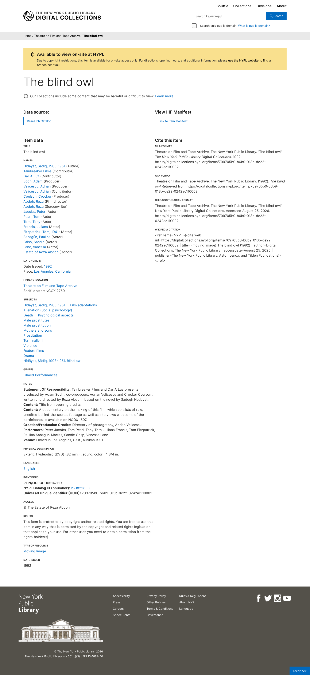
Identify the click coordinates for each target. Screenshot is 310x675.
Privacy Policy (156, 596)
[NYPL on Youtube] (287, 598)
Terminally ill (33, 340)
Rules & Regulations (192, 596)
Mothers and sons (37, 330)
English (29, 468)
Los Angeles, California (52, 271)
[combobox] (229, 16)
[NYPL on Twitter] (268, 598)
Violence (30, 345)
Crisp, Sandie (33, 242)
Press (116, 602)
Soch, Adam (33, 181)
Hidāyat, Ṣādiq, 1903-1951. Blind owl (52, 361)
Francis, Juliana (35, 227)
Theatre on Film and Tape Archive (50, 286)
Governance (155, 615)
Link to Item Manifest (173, 121)
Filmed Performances (40, 375)
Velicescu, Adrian (37, 186)
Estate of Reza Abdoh (40, 252)
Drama (28, 356)
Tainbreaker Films (37, 171)
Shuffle (222, 6)
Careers (118, 608)
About (282, 6)
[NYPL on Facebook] (258, 598)
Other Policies (156, 602)
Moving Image (34, 551)
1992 (48, 266)
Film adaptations (83, 305)
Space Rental (122, 615)
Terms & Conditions (160, 608)
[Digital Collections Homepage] (62, 16)
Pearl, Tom (31, 216)
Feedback (300, 671)
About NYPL (187, 602)
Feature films (33, 350)
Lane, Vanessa (34, 247)
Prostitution (32, 335)
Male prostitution (37, 325)
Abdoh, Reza (33, 201)
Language (186, 608)
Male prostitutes (36, 320)
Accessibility (121, 596)
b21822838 (80, 488)
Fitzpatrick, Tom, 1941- (41, 232)
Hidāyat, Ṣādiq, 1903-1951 (44, 166)
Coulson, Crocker (37, 196)
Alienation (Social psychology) (47, 310)
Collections (242, 6)
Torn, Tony (31, 222)
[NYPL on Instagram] (277, 598)
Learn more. (164, 96)
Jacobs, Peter (34, 211)
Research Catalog (39, 121)
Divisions (264, 6)
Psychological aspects (56, 315)
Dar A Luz (31, 176)
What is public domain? (254, 25)
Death (28, 315)
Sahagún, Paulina (36, 237)
